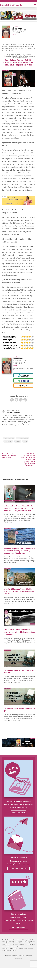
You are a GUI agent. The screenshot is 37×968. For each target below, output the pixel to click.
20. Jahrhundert (9, 438)
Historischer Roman (23, 438)
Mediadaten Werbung (11, 956)
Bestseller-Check (10, 56)
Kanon (13, 34)
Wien (25, 441)
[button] (12, 399)
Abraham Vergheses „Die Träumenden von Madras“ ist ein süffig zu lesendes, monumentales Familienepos (20, 550)
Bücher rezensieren (18, 914)
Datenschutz (18, 958)
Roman (18, 441)
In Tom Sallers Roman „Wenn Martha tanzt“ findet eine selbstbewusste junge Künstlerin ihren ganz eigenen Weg (18, 508)
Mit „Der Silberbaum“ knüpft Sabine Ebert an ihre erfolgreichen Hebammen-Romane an (19, 591)
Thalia (23, 380)
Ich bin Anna (17, 28)
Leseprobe (5, 357)
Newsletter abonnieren (18, 858)
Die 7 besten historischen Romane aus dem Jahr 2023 (20, 671)
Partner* (15, 369)
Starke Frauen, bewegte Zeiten (23, 56)
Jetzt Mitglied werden (18, 928)
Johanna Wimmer (14, 55)
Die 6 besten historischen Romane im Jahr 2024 (20, 709)
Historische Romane (23, 56)
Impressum (29, 956)
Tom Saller (15, 26)
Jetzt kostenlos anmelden (18, 868)
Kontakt (21, 956)
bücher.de (23, 375)
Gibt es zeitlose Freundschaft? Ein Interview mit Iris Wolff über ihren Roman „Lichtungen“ (20, 632)
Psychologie (8, 441)
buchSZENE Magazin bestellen (18, 801)
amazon (23, 385)
